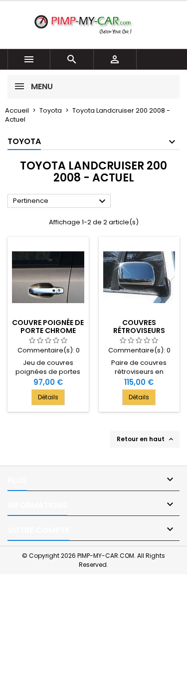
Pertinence (60, 201)
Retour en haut (146, 439)
